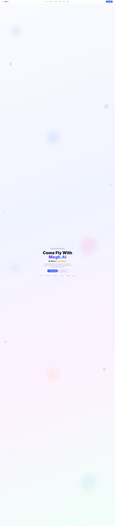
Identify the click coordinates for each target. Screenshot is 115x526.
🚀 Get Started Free (52, 270)
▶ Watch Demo (63, 270)
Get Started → (109, 1)
